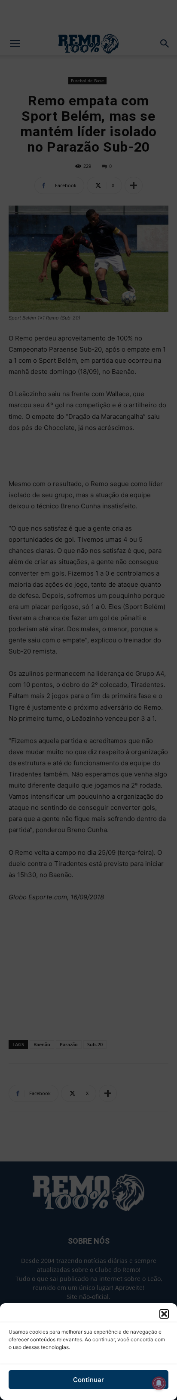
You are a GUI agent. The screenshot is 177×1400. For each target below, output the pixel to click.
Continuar (88, 1380)
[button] (164, 1314)
